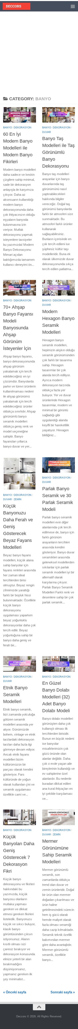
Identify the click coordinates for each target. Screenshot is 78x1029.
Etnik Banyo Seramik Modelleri (15, 694)
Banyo (7, 127)
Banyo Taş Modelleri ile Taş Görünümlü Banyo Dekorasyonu (58, 152)
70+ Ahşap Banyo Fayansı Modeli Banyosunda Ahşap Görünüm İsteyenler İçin (18, 328)
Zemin (17, 499)
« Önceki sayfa (14, 992)
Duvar (46, 132)
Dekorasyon (22, 127)
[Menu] (73, 6)
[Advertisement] (39, 53)
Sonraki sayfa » (63, 992)
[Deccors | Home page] (16, 6)
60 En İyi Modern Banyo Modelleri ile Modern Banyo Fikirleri (17, 148)
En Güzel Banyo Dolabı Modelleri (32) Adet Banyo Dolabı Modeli (56, 697)
